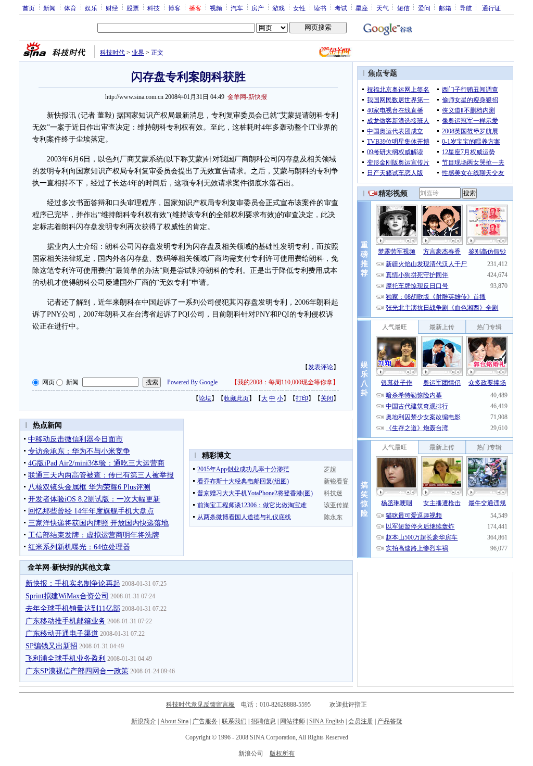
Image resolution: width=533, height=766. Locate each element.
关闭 (327, 398)
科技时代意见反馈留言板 (200, 704)
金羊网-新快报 (247, 97)
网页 (48, 382)
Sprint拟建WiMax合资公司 (67, 596)
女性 (299, 8)
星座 (362, 8)
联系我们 (234, 721)
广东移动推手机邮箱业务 (66, 621)
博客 (174, 8)
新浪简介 (143, 721)
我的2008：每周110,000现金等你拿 (285, 382)
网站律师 (292, 721)
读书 (320, 8)
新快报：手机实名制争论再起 (73, 583)
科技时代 (112, 52)
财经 (112, 8)
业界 (138, 52)
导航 (466, 8)
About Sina (174, 721)
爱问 (424, 8)
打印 (302, 398)
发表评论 (320, 367)
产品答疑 (389, 721)
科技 (153, 8)
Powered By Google (192, 382)
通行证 (491, 8)
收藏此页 (236, 398)
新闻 (49, 8)
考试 (341, 8)
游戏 (278, 8)
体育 (70, 8)
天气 (382, 8)
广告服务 (205, 721)
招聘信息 (263, 721)
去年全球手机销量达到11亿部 (73, 608)
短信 (403, 8)
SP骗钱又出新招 (52, 646)
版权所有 (282, 753)
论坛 (205, 398)
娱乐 (91, 8)
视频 (216, 8)
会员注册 (360, 721)
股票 (132, 8)
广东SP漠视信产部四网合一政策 (77, 671)
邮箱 (445, 8)
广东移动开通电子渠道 (62, 633)
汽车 (237, 8)
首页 (28, 8)
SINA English (326, 721)
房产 (257, 8)
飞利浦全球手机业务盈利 (66, 658)
